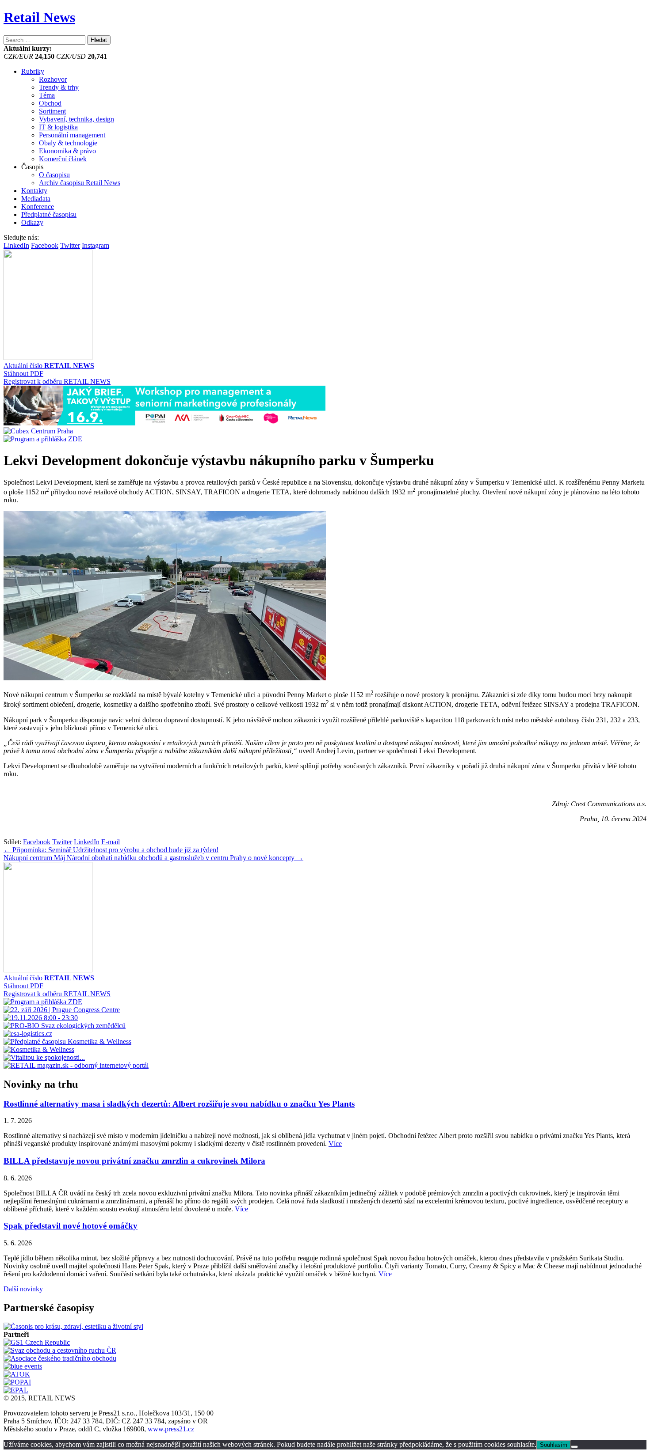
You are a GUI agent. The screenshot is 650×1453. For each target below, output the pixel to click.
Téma (47, 95)
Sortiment (52, 111)
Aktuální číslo (49, 365)
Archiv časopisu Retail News (79, 182)
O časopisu (54, 174)
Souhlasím (553, 1445)
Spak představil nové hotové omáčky (71, 1225)
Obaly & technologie (68, 143)
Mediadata (35, 198)
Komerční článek (63, 159)
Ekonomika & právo (67, 151)
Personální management (72, 135)
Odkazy (32, 222)
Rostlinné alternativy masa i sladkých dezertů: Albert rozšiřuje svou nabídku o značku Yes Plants (179, 1103)
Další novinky (23, 1289)
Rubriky (32, 71)
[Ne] (574, 1446)
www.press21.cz (171, 1429)
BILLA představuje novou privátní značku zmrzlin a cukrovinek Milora (134, 1160)
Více (335, 1143)
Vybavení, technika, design (76, 119)
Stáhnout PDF (23, 373)
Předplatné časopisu (48, 214)
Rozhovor (53, 79)
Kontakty (34, 190)
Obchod (50, 103)
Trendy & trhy (59, 87)
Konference (37, 206)
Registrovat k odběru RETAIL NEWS (57, 381)
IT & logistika (58, 127)
